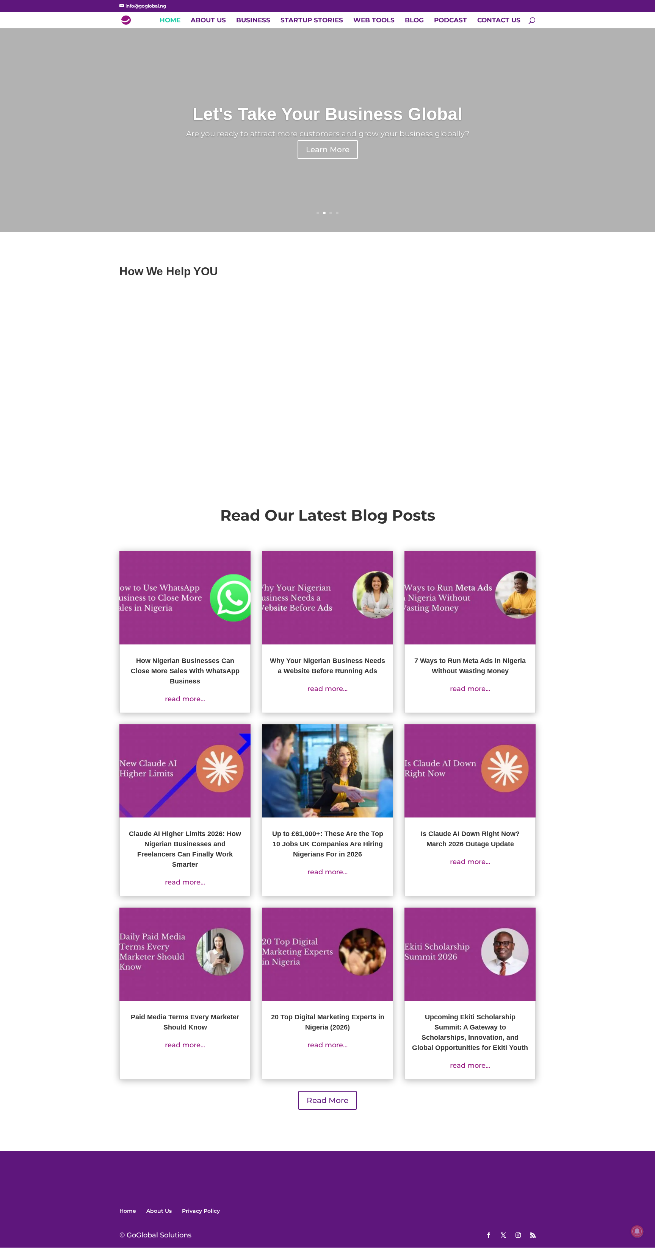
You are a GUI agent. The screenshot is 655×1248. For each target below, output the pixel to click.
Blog (414, 20)
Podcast (450, 20)
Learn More (327, 149)
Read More (327, 1100)
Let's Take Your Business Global (327, 114)
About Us (208, 20)
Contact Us (498, 20)
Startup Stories (311, 20)
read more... (185, 699)
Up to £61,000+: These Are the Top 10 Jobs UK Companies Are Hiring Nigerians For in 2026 (327, 844)
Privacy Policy (201, 1210)
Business (253, 20)
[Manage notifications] (637, 1231)
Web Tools (374, 20)
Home (170, 20)
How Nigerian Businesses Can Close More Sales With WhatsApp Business (185, 671)
